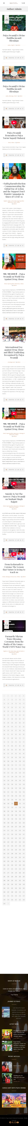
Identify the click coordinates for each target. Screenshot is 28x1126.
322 (20, 899)
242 (12, 849)
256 (20, 857)
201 (16, 822)
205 (8, 826)
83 (23, 746)
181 (8, 811)
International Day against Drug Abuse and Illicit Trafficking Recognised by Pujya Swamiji (14, 352)
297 (16, 884)
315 (16, 896)
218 (12, 834)
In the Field (13, 201)
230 (12, 842)
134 (12, 780)
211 (8, 830)
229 (8, 842)
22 (19, 707)
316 (20, 896)
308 (12, 892)
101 (24, 757)
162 (4, 799)
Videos (12, 142)
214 (20, 830)
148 (20, 788)
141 (16, 784)
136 (20, 780)
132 (4, 780)
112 (20, 765)
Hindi (15, 96)
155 (24, 792)
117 (16, 769)
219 (16, 834)
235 (8, 846)
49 (8, 726)
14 (12, 703)
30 (4, 715)
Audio (9, 45)
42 (4, 722)
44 (12, 722)
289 (8, 880)
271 (8, 869)
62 (12, 734)
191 (24, 815)
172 (20, 803)
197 (24, 819)
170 (12, 803)
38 (12, 719)
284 (12, 876)
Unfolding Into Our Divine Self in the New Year (18, 1077)
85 (8, 749)
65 (23, 734)
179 (24, 807)
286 (20, 876)
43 (8, 722)
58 (19, 730)
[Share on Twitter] (18, 57)
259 (8, 861)
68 (12, 738)
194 (12, 819)
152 (12, 792)
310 (20, 892)
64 (19, 734)
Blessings (11, 96)
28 (19, 711)
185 (24, 811)
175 (8, 807)
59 (23, 730)
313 (8, 896)
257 (24, 857)
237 (16, 846)
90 (4, 753)
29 (23, 711)
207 (16, 826)
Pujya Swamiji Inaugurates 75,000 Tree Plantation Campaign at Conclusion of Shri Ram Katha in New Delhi (19, 1045)
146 (12, 788)
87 (15, 749)
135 (16, 780)
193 (8, 819)
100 (20, 757)
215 (24, 830)
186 (4, 815)
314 (12, 896)
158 (12, 796)
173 (24, 803)
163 (8, 799)
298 (20, 884)
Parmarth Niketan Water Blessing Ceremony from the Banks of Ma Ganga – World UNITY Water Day (14, 641)
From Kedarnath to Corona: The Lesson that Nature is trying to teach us (14, 568)
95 (23, 753)
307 (8, 892)
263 (24, 861)
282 (4, 876)
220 (20, 834)
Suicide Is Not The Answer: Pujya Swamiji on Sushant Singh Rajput (14, 497)
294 (4, 884)
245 (24, 849)
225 (16, 838)
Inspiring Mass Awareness (13, 283)
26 (12, 711)
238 (20, 846)
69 (15, 738)
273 (16, 869)
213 (16, 830)
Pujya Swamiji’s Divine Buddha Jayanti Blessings (14, 38)
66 (4, 738)
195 (16, 819)
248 (12, 853)
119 (24, 769)
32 (12, 715)
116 (12, 769)
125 (24, 772)
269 (24, 865)
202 (20, 822)
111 (16, 765)
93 (15, 753)
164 (12, 799)
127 (8, 776)
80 (12, 746)
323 (24, 899)
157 (8, 796)
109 (8, 765)
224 (12, 838)
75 (15, 742)
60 (4, 734)
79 (8, 746)
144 (4, 788)
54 (4, 730)
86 (12, 749)
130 (20, 776)
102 (4, 761)
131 (24, 776)
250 (20, 853)
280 (20, 872)
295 (8, 884)
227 (24, 838)
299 (24, 884)
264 (4, 865)
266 (12, 865)
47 (23, 722)
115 (8, 769)
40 (19, 719)
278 (12, 872)
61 (8, 734)
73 (8, 742)
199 (8, 822)
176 (12, 807)
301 (8, 888)
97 (8, 757)
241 (8, 849)
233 (24, 842)
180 (4, 811)
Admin (18, 45)
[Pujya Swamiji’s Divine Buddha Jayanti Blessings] (14, 23)
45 (15, 722)
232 (20, 842)
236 (12, 846)
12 (4, 703)
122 (12, 772)
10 (19, 699)
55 (8, 730)
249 (16, 853)
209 (24, 826)
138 (4, 784)
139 (8, 784)
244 (20, 849)
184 (20, 811)
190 (20, 815)
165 (16, 799)
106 (20, 761)
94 (19, 753)
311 (24, 892)
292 (20, 880)
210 (4, 830)
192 (4, 819)
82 (19, 746)
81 (15, 746)
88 (19, 749)
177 (16, 807)
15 (15, 703)
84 (4, 749)
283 (8, 876)
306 (4, 892)
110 (12, 765)
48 (4, 726)
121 (8, 772)
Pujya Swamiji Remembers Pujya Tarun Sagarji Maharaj (14, 135)
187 (8, 815)
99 (15, 757)
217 (8, 834)
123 (16, 772)
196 (20, 819)
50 (12, 726)
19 (8, 707)
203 (24, 822)
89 (23, 749)
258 (4, 861)
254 (12, 857)
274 (20, 869)
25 (8, 711)
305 (24, 888)
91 (8, 753)
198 (4, 822)
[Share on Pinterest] (22, 57)
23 (23, 707)
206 (12, 826)
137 (24, 780)
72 (4, 742)
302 (12, 888)
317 (24, 896)
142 (20, 784)
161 (24, 796)
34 (19, 715)
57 (15, 730)
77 (23, 742)
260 (12, 861)
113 (24, 765)
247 (8, 853)
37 (8, 719)
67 (8, 738)
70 (19, 738)
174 (4, 807)
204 (4, 826)
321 (16, 899)
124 (20, 772)
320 (12, 899)
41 (23, 719)
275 (24, 869)
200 (12, 822)
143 (24, 784)
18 (4, 707)
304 (20, 888)
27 (15, 711)
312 (4, 896)
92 (12, 753)
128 (12, 776)
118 (20, 769)
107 (24, 761)
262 (20, 861)
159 (16, 796)
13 (8, 703)
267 (16, 865)
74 (12, 742)
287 (24, 876)
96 (4, 757)
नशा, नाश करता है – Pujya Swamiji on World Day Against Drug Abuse (14, 277)
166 (20, 799)
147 (16, 788)
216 (4, 834)
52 (19, 726)
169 (8, 803)
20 (12, 707)
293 (24, 880)
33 (15, 715)
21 (15, 707)
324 (4, 903)
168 (4, 803)
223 (8, 838)
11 (23, 699)
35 (23, 715)
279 (16, 872)
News (15, 202)
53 (23, 726)
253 (8, 857)
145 (8, 788)
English (13, 45)
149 (24, 788)
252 (4, 857)
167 (24, 799)
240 (4, 849)
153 (16, 792)
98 (12, 757)
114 (4, 769)
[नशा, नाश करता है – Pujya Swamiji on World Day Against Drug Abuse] (14, 261)
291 (16, 880)
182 (12, 811)
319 (8, 899)
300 (4, 888)
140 (12, 784)
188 (12, 815)
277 (8, 872)
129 (16, 776)
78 (4, 746)
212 (12, 830)
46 (19, 722)
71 (23, 738)
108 (4, 765)
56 (12, 730)
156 (4, 796)
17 (23, 703)
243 (16, 849)
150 (4, 792)
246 (4, 853)
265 (8, 865)
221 (24, 834)
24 (4, 711)
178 (20, 807)
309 (16, 892)
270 (4, 869)
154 (20, 792)
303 (16, 888)
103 (8, 761)
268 (20, 865)
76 (19, 742)
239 (24, 846)
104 (12, 761)
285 (16, 876)
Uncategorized (11, 362)
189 (16, 815)
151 (8, 792)
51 (15, 726)
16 (19, 703)
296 (12, 884)
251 (24, 853)
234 (4, 846)
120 (4, 772)
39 (15, 719)
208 (20, 826)
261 (16, 861)
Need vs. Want (17, 1066)
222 (4, 838)
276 (4, 872)
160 (20, 796)
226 (20, 838)
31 (8, 715)
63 (15, 734)
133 (8, 780)
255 (16, 857)
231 (16, 842)
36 (4, 719)
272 (12, 869)
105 (16, 761)
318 (4, 899)
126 (4, 776)
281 (24, 872)
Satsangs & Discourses (11, 576)
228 (4, 842)
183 (16, 811)
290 (12, 880)
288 (4, 880)
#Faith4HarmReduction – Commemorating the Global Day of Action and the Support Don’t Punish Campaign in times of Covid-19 (14, 190)
